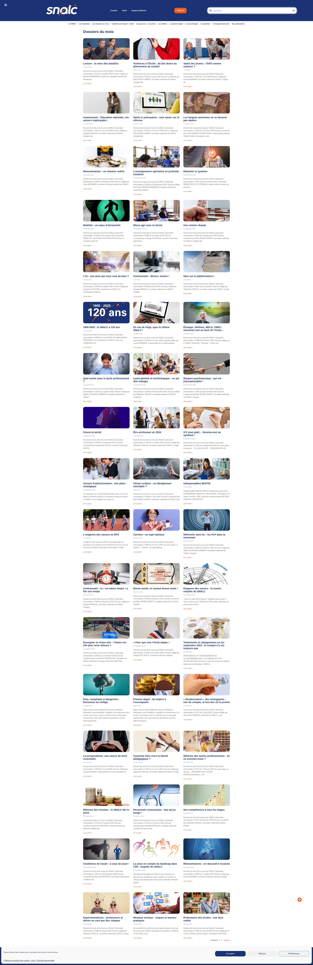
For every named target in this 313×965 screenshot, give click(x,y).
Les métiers (162, 24)
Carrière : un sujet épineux (148, 534)
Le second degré (191, 24)
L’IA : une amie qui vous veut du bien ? (106, 276)
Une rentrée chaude (194, 225)
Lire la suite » (87, 83)
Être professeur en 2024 (147, 432)
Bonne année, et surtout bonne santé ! (155, 588)
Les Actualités (84, 24)
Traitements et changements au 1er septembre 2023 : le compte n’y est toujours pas (203, 645)
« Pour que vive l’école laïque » (151, 642)
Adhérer (180, 10)
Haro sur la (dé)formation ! (198, 276)
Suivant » (227, 940)
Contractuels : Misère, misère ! (151, 276)
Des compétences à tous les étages (204, 809)
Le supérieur (205, 24)
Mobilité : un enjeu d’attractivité (101, 225)
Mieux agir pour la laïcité (147, 225)
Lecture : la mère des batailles (100, 63)
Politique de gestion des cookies (17, 960)
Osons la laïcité (92, 432)
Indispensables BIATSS (196, 483)
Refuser (262, 954)
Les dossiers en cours (100, 24)
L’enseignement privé (221, 24)
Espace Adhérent (139, 10)
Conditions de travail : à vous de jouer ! (106, 863)
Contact (113, 10)
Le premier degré (176, 24)
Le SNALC (72, 24)
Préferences (293, 954)
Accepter (230, 954)
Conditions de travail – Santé (123, 24)
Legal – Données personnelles (43, 960)
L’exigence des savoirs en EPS (101, 534)
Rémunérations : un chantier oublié (103, 171)
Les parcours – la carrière (146, 24)
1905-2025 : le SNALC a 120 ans (101, 327)
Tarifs (124, 10)
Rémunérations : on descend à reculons (206, 863)
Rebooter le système (195, 171)
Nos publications (238, 24)
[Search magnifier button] (210, 10)
